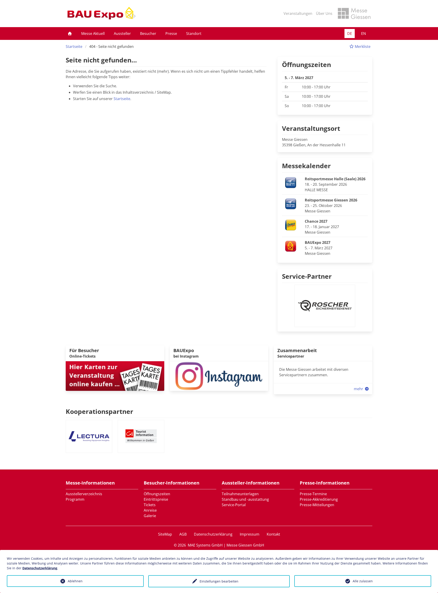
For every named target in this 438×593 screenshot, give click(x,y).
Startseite (74, 46)
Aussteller (122, 33)
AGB (183, 534)
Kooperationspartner (99, 411)
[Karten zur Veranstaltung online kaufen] (115, 375)
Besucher (148, 33)
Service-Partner (307, 276)
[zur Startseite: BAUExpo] (102, 13)
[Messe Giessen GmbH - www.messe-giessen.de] (354, 13)
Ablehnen (75, 581)
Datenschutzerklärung (213, 534)
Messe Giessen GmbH (245, 545)
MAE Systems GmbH (205, 545)
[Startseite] (70, 33)
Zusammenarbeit (297, 350)
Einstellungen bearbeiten (219, 581)
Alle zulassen (363, 581)
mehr (359, 388)
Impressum (249, 534)
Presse (171, 33)
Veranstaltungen (298, 13)
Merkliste (362, 46)
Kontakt (273, 534)
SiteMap (165, 534)
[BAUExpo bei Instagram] (219, 375)
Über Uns (324, 13)
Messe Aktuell (93, 33)
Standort (193, 33)
